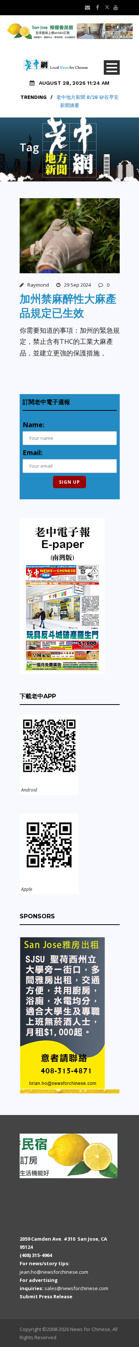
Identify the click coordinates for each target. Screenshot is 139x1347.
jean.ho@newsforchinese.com (54, 1272)
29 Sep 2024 (77, 284)
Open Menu (112, 67)
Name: (33, 424)
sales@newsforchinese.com (76, 1288)
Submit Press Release (46, 1296)
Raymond (38, 284)
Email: (33, 452)
